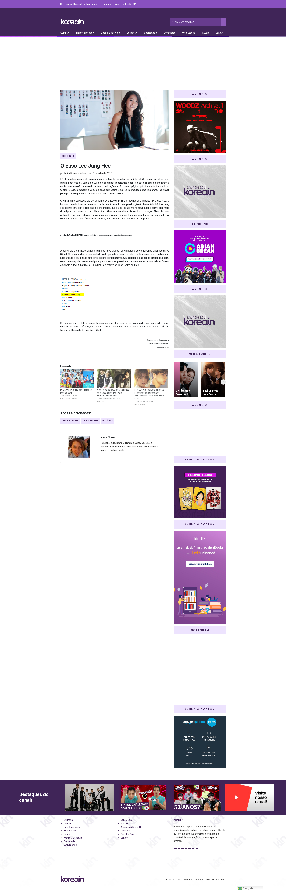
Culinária (68, 820)
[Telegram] (224, 4)
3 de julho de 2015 (102, 173)
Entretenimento (72, 827)
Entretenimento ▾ (85, 32)
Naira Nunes (70, 173)
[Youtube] (213, 4)
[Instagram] (206, 4)
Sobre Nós (126, 820)
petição (80, 330)
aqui (130, 235)
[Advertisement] (143, 59)
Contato (220, 32)
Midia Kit (125, 830)
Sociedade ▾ (150, 32)
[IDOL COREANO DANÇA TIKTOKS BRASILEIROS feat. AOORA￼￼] (143, 797)
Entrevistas (169, 32)
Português (247, 888)
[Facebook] (202, 4)
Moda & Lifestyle (73, 837)
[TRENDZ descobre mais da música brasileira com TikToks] (89, 797)
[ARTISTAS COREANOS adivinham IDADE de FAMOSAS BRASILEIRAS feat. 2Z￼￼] (196, 797)
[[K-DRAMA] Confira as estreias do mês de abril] (77, 378)
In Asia (205, 32)
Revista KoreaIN (72, 21)
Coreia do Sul (70, 420)
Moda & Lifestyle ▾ (110, 32)
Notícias (107, 420)
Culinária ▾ (132, 32)
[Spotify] (217, 4)
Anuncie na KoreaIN (131, 827)
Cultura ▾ (64, 32)
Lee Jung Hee (90, 420)
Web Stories (188, 32)
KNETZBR (79, 235)
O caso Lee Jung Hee (85, 166)
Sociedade (68, 156)
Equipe (124, 823)
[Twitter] (209, 4)
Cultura (67, 823)
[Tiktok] (220, 4)
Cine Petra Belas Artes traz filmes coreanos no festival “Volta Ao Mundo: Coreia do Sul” (113, 393)
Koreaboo (73, 190)
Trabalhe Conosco (130, 834)
